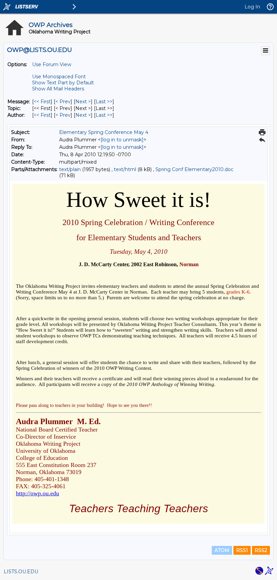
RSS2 (261, 550)
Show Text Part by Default (63, 83)
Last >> (104, 102)
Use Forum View (51, 64)
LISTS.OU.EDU (21, 572)
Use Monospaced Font (59, 77)
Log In (252, 7)
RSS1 (242, 550)
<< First (42, 102)
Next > (83, 102)
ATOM (222, 550)
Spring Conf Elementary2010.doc (194, 169)
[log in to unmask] (122, 140)
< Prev (63, 102)
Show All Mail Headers (58, 89)
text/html (125, 169)
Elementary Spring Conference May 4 (103, 132)
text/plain (70, 169)
